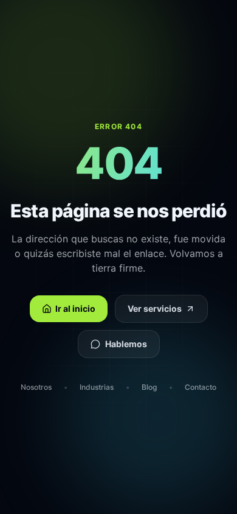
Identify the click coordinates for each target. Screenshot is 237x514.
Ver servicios (155, 308)
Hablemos (126, 344)
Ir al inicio (75, 308)
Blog (149, 387)
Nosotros (36, 387)
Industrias (97, 387)
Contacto (200, 387)
